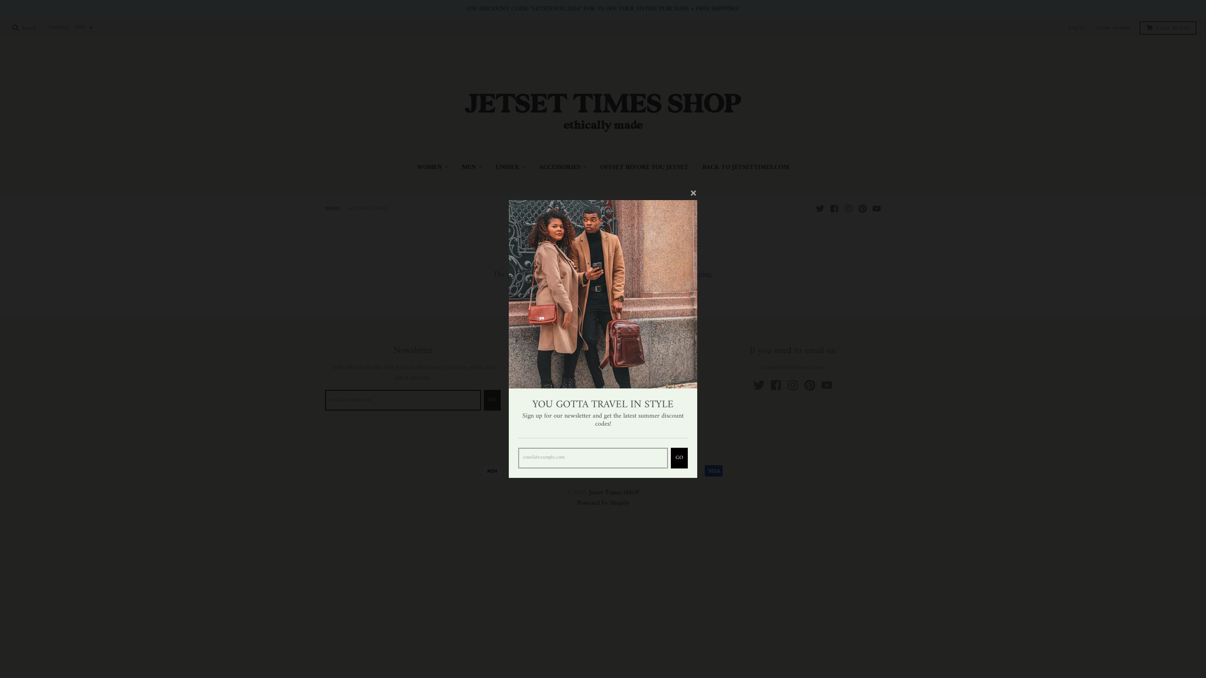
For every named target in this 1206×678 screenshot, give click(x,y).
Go (679, 457)
